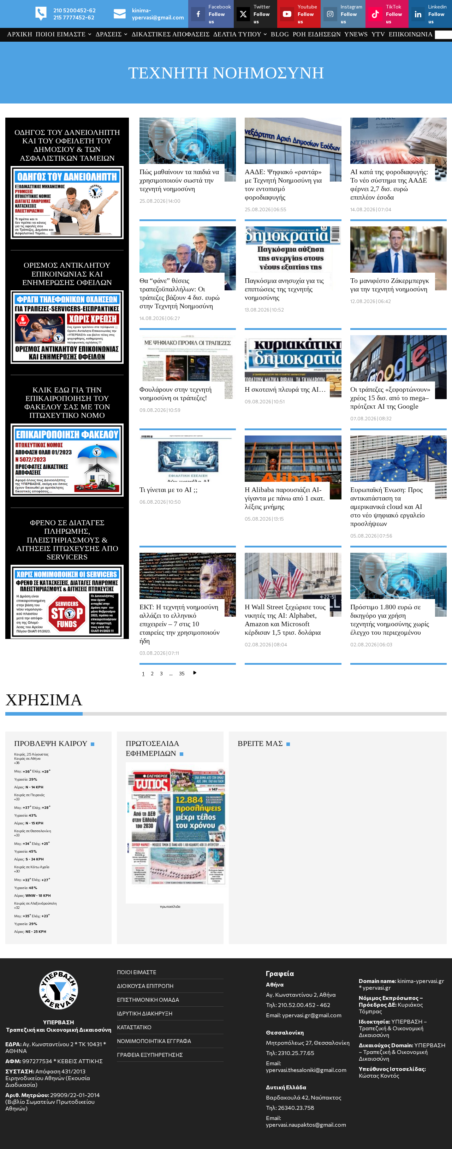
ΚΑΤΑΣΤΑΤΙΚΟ (134, 1027)
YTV (378, 34)
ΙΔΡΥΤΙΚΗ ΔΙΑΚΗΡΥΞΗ (144, 1013)
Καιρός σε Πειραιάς (29, 795)
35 (182, 673)
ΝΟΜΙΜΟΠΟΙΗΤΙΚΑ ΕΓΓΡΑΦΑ (154, 1041)
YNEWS (356, 34)
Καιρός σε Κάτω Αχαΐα (31, 867)
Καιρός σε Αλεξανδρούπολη (35, 903)
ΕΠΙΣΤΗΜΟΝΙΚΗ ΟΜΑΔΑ (148, 999)
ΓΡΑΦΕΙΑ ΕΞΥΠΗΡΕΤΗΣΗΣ (150, 1055)
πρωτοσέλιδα (170, 906)
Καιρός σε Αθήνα (27, 758)
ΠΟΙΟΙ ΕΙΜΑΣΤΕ (60, 34)
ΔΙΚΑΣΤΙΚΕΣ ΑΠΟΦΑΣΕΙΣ (171, 34)
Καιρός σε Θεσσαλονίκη (32, 831)
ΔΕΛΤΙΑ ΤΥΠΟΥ (237, 34)
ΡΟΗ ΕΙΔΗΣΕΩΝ (317, 34)
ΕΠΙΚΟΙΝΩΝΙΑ (411, 34)
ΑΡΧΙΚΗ (19, 34)
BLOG (280, 34)
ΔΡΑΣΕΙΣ (109, 34)
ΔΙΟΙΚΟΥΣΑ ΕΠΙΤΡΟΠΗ (145, 986)
